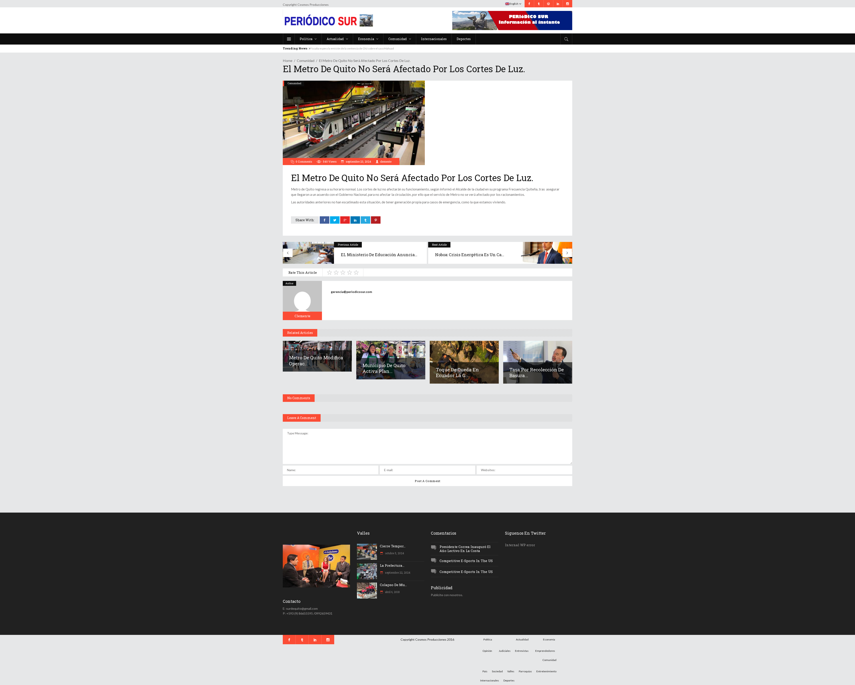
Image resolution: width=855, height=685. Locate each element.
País (484, 671)
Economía (549, 639)
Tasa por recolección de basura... (536, 372)
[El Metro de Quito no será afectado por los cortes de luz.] (302, 300)
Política (487, 639)
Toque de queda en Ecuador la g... (457, 372)
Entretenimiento (546, 671)
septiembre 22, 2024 (397, 572)
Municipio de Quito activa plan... (383, 368)
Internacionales (489, 680)
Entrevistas (522, 650)
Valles (510, 671)
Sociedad (497, 671)
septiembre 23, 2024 (358, 161)
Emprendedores (545, 650)
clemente (385, 161)
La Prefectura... (392, 565)
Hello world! (317, 48)
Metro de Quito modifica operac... (316, 360)
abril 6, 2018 (392, 592)
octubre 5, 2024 (394, 553)
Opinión (487, 650)
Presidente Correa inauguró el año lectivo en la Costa (465, 548)
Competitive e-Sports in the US (466, 560)
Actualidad (522, 639)
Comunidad (305, 60)
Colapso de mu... (393, 585)
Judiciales (505, 650)
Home (287, 60)
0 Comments (304, 161)
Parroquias (525, 671)
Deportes (509, 680)
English (513, 3)
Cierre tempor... (392, 546)
